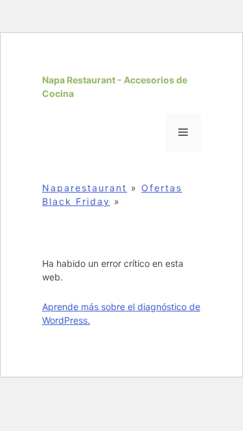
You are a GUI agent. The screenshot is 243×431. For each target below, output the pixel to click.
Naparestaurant (84, 187)
